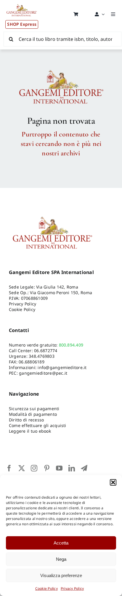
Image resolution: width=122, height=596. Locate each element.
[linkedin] (71, 468)
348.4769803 (41, 356)
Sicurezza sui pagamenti (34, 408)
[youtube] (59, 468)
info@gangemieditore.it (62, 367)
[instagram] (34, 468)
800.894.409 (71, 345)
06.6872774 (45, 350)
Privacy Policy (72, 588)
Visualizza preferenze (61, 575)
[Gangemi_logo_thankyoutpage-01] (61, 69)
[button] (113, 482)
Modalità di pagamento (33, 414)
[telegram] (84, 468)
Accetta (61, 542)
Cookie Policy (46, 588)
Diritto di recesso (26, 420)
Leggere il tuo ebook (30, 431)
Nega (61, 559)
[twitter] (21, 468)
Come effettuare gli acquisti (37, 425)
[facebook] (9, 468)
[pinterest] (47, 468)
